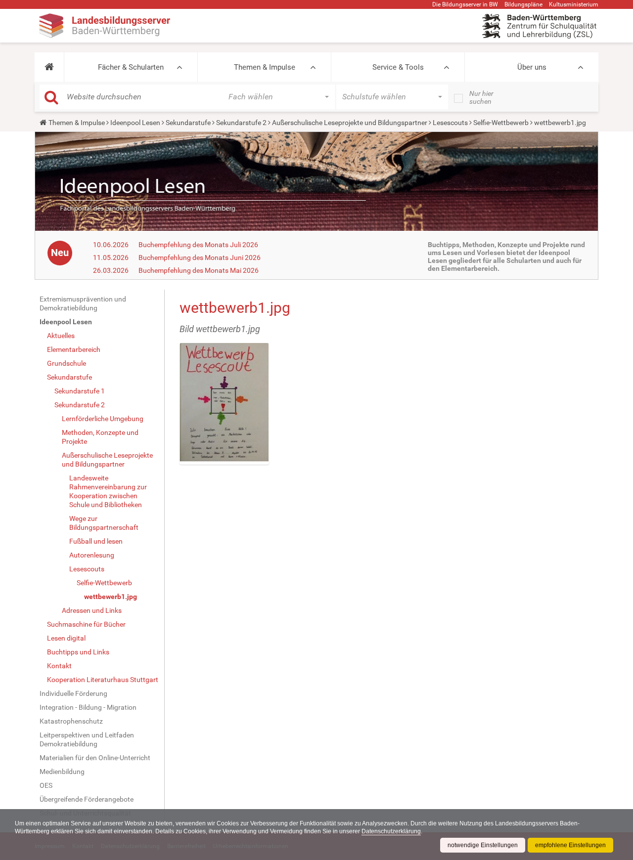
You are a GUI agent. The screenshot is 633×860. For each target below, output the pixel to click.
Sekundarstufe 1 (79, 391)
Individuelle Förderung (73, 693)
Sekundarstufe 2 (241, 123)
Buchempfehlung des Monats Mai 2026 (198, 270)
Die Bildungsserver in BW (465, 4)
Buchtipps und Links (78, 652)
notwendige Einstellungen (483, 845)
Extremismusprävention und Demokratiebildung (83, 303)
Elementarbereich (73, 349)
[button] (49, 67)
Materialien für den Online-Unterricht (95, 758)
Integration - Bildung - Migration (88, 707)
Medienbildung (62, 771)
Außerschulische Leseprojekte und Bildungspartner (349, 123)
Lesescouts (450, 123)
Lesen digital (66, 638)
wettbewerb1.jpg (110, 597)
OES (46, 785)
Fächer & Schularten (131, 67)
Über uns (531, 67)
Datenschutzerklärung (391, 831)
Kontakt (59, 666)
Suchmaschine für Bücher (86, 624)
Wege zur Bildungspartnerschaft (103, 523)
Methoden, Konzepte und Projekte (100, 437)
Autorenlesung (91, 555)
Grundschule (66, 363)
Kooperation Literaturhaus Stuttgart (102, 680)
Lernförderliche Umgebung (102, 419)
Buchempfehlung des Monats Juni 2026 (199, 257)
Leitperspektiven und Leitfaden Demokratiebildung (87, 739)
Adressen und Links (92, 610)
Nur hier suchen (481, 97)
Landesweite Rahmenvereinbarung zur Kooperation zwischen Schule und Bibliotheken (108, 491)
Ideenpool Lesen (135, 123)
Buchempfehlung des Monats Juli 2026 (198, 245)
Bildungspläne (523, 4)
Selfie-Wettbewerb (501, 123)
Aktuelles (61, 336)
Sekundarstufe (188, 123)
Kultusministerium (573, 4)
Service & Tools (398, 67)
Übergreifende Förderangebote (87, 799)
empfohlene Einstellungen (570, 845)
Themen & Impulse (264, 67)
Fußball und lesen (96, 541)
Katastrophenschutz (71, 721)
